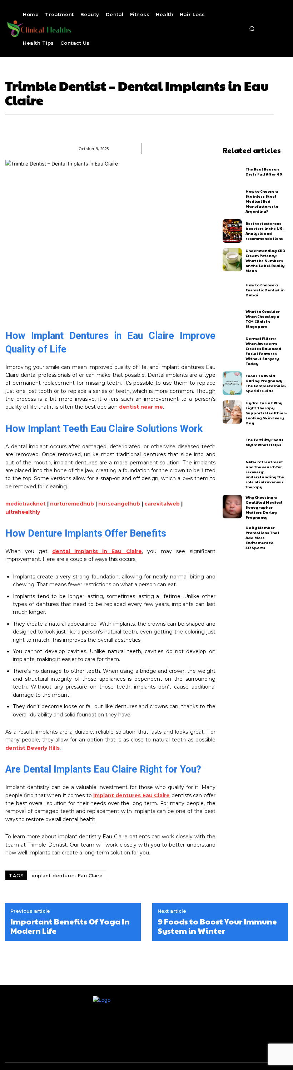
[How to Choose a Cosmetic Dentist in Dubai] (232, 290)
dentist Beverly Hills (32, 748)
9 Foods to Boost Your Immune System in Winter (217, 926)
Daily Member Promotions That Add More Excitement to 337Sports (262, 537)
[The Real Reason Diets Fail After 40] (232, 171)
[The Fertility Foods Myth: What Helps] (232, 442)
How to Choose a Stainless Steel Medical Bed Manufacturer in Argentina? (261, 201)
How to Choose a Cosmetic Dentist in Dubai (264, 289)
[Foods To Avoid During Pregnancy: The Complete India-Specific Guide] (232, 383)
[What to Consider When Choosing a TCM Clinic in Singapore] (232, 319)
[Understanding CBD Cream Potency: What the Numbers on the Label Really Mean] (232, 260)
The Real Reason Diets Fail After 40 (263, 172)
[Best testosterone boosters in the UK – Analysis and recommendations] (232, 231)
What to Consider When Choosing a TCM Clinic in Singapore (262, 319)
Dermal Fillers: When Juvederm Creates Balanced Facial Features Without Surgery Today (263, 351)
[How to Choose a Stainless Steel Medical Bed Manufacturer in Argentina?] (232, 200)
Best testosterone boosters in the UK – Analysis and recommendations (265, 231)
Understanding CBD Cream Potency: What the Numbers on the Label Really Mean (265, 260)
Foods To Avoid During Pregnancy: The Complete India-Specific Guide (265, 383)
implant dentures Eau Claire (67, 875)
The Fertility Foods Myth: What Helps (264, 442)
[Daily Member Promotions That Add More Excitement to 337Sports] (232, 537)
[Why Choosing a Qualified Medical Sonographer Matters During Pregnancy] (232, 506)
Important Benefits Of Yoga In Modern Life (70, 926)
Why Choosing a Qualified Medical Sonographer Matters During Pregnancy (263, 507)
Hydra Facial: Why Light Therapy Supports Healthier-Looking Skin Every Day (266, 412)
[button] (252, 28)
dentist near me (141, 407)
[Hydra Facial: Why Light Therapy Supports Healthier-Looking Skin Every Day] (232, 412)
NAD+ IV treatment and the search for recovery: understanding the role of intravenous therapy (264, 474)
